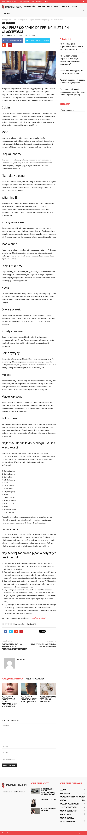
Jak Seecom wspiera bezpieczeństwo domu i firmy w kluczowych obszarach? (71, 46)
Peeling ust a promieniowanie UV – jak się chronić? (28, 699)
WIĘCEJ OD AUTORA (35, 678)
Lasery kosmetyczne (68, 807)
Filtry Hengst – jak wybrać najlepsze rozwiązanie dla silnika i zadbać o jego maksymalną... (72, 92)
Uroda (64, 6)
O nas (32, 1)
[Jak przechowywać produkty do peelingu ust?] (48, 689)
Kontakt (46, 1)
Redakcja (9, 35)
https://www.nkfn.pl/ (38, 618)
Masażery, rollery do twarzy (72, 797)
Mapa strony (76, 833)
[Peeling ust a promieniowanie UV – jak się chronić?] (29, 689)
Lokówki (63, 800)
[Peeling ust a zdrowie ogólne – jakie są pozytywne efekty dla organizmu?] (10, 689)
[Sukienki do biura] (35, 803)
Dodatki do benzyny (68, 811)
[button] (82, 10)
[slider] (8, 624)
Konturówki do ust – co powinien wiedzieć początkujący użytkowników (14, 646)
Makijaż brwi (65, 814)
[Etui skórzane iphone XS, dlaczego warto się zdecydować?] (35, 791)
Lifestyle (41, 6)
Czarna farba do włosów (48, 810)
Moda (49, 6)
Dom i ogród (29, 6)
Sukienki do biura (48, 799)
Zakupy (74, 6)
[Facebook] (83, 1)
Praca (57, 6)
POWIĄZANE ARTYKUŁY (12, 678)
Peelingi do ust (10, 23)
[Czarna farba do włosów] (35, 811)
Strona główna (24, 1)
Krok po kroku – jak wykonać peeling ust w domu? (43, 645)
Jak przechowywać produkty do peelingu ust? (48, 699)
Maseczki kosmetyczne (69, 804)
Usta (3, 23)
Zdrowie (6, 13)
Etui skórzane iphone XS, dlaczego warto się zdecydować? (48, 791)
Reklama (39, 1)
